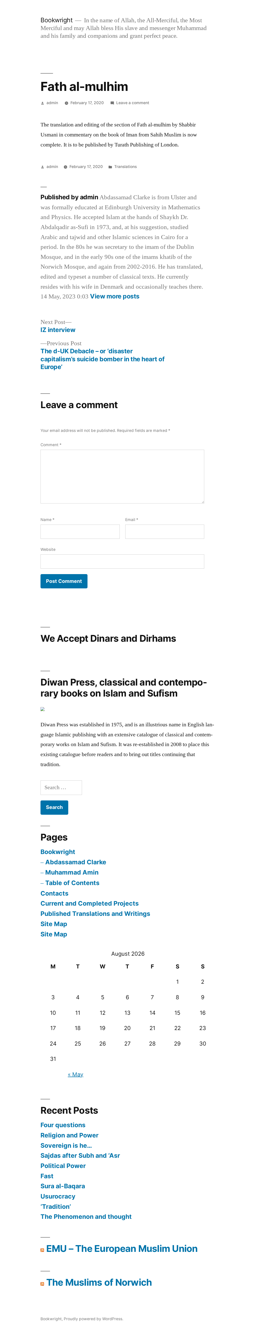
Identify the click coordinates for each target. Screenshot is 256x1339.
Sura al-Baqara (62, 1186)
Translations (125, 166)
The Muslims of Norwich (99, 1282)
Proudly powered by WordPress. (93, 1318)
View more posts (115, 296)
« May (75, 1074)
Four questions (63, 1125)
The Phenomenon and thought (86, 1216)
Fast (47, 1176)
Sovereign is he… (66, 1145)
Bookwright (56, 20)
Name (47, 519)
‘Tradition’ (55, 1206)
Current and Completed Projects (89, 903)
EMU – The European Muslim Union (122, 1248)
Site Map (53, 924)
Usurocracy (58, 1196)
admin (52, 102)
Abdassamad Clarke (75, 862)
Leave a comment (132, 102)
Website (48, 549)
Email (131, 519)
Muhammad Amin (71, 872)
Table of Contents (72, 883)
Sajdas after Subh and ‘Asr (81, 1155)
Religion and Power (69, 1135)
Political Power (63, 1165)
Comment (51, 444)
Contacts (54, 893)
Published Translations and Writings (95, 913)
